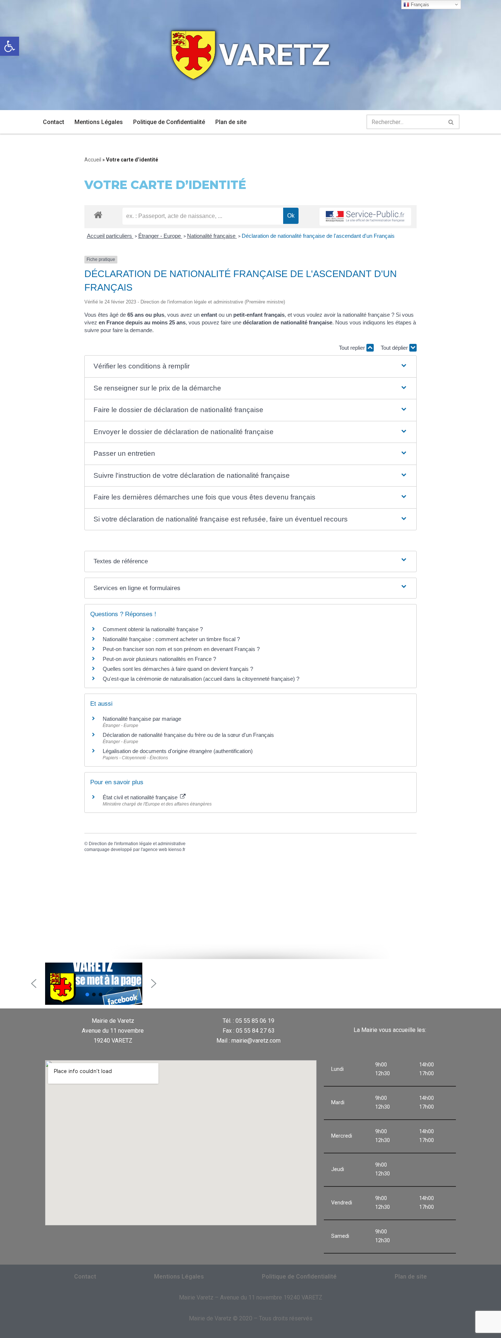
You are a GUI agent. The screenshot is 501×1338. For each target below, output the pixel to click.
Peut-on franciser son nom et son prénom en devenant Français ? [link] (181, 649)
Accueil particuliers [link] (110, 236)
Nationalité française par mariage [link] (142, 719)
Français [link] (419, 4)
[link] (9, 46)
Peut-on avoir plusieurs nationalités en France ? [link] (159, 659)
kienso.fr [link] (176, 849)
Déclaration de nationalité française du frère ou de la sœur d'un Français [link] (188, 735)
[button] (250, 366)
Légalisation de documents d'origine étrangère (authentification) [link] (178, 751)
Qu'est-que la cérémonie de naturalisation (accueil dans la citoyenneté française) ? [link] (201, 679)
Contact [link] (53, 122)
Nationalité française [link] (212, 236)
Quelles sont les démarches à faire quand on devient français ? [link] (178, 669)
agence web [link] (155, 849)
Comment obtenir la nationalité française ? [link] (153, 629)
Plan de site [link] (230, 122)
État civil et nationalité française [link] (141, 797)
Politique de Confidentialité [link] (169, 122)
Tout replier (352, 348)
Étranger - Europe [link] (160, 236)
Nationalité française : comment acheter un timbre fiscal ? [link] (171, 639)
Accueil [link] (92, 160)
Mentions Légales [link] (98, 122)
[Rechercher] (451, 121)
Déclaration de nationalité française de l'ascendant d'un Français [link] (318, 236)
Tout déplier (395, 348)
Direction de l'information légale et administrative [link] (137, 843)
